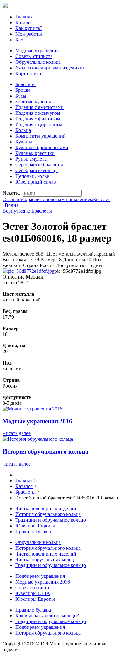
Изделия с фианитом (37, 118)
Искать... (12, 193)
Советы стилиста (33, 56)
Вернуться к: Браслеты (27, 211)
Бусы (20, 95)
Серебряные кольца (36, 170)
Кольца (23, 130)
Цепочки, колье (32, 176)
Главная (23, 16)
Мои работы (28, 34)
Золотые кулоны (33, 101)
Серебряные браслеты (39, 164)
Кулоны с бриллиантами (41, 147)
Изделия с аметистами (39, 107)
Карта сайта (28, 73)
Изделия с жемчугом (37, 113)
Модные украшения (37, 50)
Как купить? (28, 28)
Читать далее (17, 433)
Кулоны (23, 141)
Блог (20, 39)
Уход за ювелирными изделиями (50, 67)
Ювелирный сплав (35, 182)
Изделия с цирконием (38, 124)
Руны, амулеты (31, 159)
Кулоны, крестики (35, 153)
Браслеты (25, 84)
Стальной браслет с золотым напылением (48, 199)
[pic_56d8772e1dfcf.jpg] (28, 271)
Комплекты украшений (40, 136)
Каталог (24, 22)
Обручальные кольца (38, 62)
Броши (22, 90)
